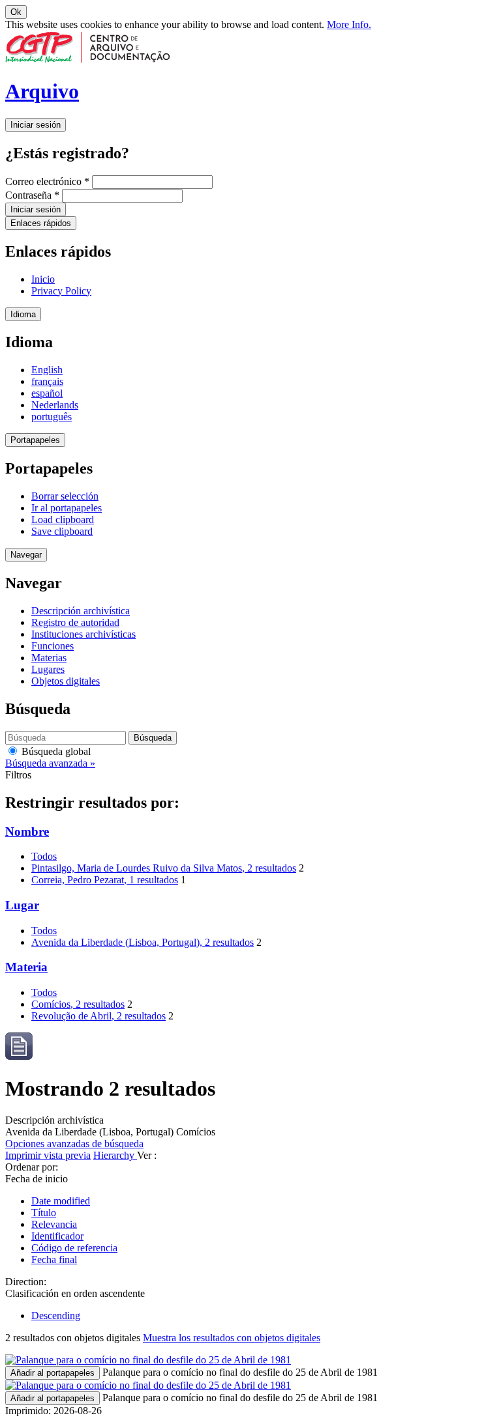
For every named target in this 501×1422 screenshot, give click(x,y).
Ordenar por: (31, 1167)
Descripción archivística (80, 610)
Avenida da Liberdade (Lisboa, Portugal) (142, 942)
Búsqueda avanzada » (50, 763)
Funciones (52, 645)
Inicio (43, 279)
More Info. (349, 24)
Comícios (78, 1004)
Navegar (26, 555)
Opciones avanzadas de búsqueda (74, 1143)
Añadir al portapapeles (52, 1373)
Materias (49, 657)
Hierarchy (115, 1155)
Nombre (27, 831)
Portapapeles (35, 440)
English (47, 369)
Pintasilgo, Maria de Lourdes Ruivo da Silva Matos (163, 868)
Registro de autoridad (75, 622)
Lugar (22, 905)
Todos (44, 856)
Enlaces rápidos (40, 223)
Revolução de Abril (98, 1015)
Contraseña (32, 195)
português (51, 416)
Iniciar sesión (35, 125)
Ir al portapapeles (66, 507)
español (47, 393)
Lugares (48, 669)
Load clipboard (62, 519)
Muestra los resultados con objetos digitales (231, 1337)
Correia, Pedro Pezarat (104, 879)
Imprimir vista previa (48, 1155)
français (47, 381)
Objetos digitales (65, 681)
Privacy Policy (61, 290)
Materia (26, 967)
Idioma (23, 314)
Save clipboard (62, 531)
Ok (16, 12)
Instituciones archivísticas (83, 634)
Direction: (25, 1281)
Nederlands (54, 404)
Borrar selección (65, 496)
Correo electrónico (47, 181)
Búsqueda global (55, 751)
